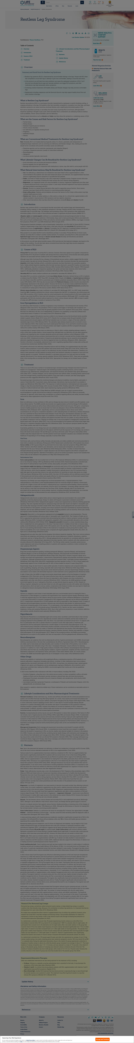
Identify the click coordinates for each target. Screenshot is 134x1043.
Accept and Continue (102, 1039)
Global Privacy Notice (30, 1040)
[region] (67, 1039)
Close (21, 1041)
